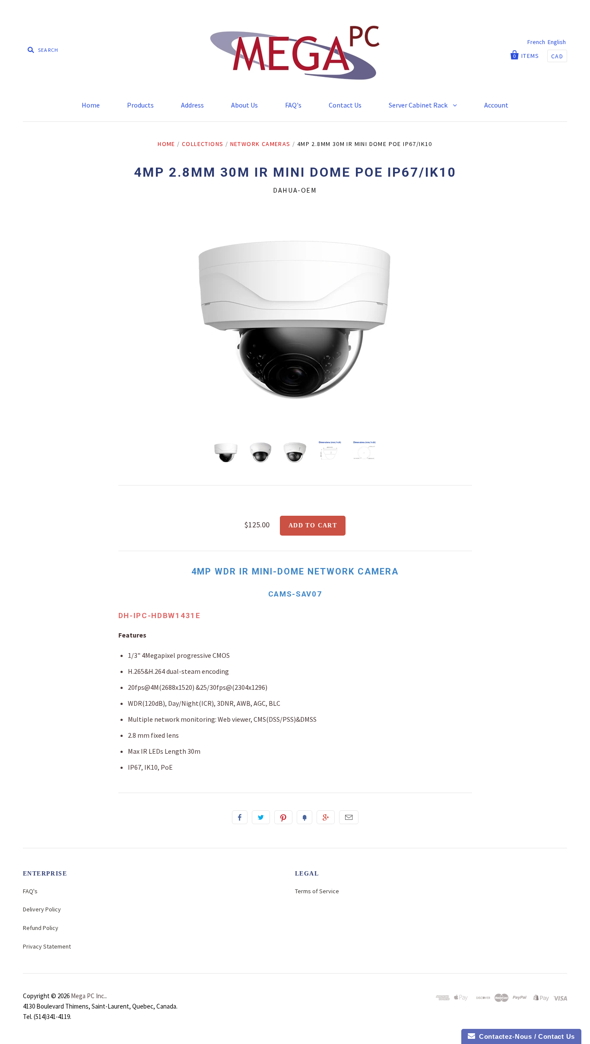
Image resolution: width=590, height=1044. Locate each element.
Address (192, 105)
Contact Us (345, 105)
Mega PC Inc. (88, 996)
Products (140, 105)
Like (239, 817)
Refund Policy (40, 928)
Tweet (261, 817)
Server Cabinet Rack (419, 105)
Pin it (283, 817)
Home (91, 105)
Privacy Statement (47, 946)
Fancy (304, 817)
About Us (244, 105)
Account (496, 105)
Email (348, 817)
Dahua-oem (295, 190)
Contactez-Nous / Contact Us (525, 1036)
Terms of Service (317, 891)
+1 (326, 817)
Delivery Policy (42, 909)
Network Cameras (260, 144)
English (557, 42)
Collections (202, 144)
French (536, 42)
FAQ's (293, 105)
